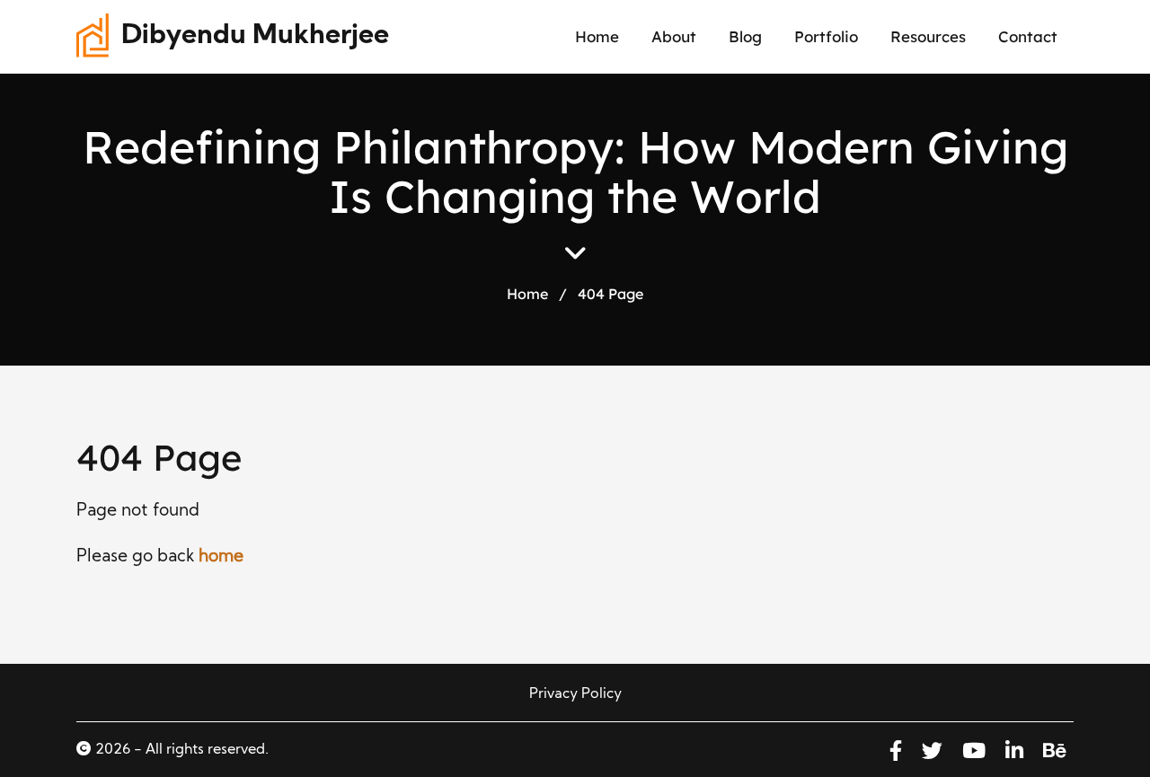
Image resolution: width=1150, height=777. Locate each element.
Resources (928, 36)
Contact (1027, 36)
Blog (745, 36)
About (673, 36)
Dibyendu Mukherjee (255, 36)
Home (597, 36)
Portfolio (826, 36)
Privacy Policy (575, 694)
